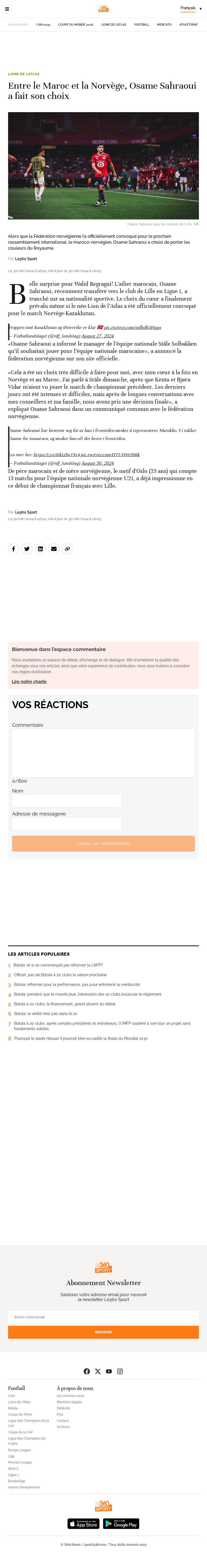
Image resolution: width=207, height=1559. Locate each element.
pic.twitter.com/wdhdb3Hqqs (132, 327)
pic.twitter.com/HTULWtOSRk (110, 454)
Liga (11, 1456)
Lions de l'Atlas (113, 24)
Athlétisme (189, 24)
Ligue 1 (13, 1475)
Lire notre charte (29, 681)
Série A (13, 1469)
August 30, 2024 (98, 463)
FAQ (60, 1414)
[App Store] (83, 1523)
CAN (11, 1396)
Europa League (19, 1450)
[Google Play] (121, 1523)
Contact (63, 1421)
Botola (13, 1408)
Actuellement (18, 24)
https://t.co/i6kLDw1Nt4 (56, 454)
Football (141, 24)
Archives (63, 1427)
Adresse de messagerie (39, 814)
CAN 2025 (43, 24)
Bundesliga (16, 1481)
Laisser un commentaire (103, 843)
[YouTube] (109, 1371)
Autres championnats (24, 1487)
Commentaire (27, 725)
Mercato (164, 24)
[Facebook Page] (87, 1371)
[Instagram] (120, 1371)
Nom (17, 791)
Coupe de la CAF (20, 1432)
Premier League (20, 1462)
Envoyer (103, 1332)
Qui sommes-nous (70, 1396)
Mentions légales (69, 1402)
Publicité (63, 1408)
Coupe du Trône (20, 1414)
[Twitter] (98, 1371)
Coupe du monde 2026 (75, 24)
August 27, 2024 (98, 336)
